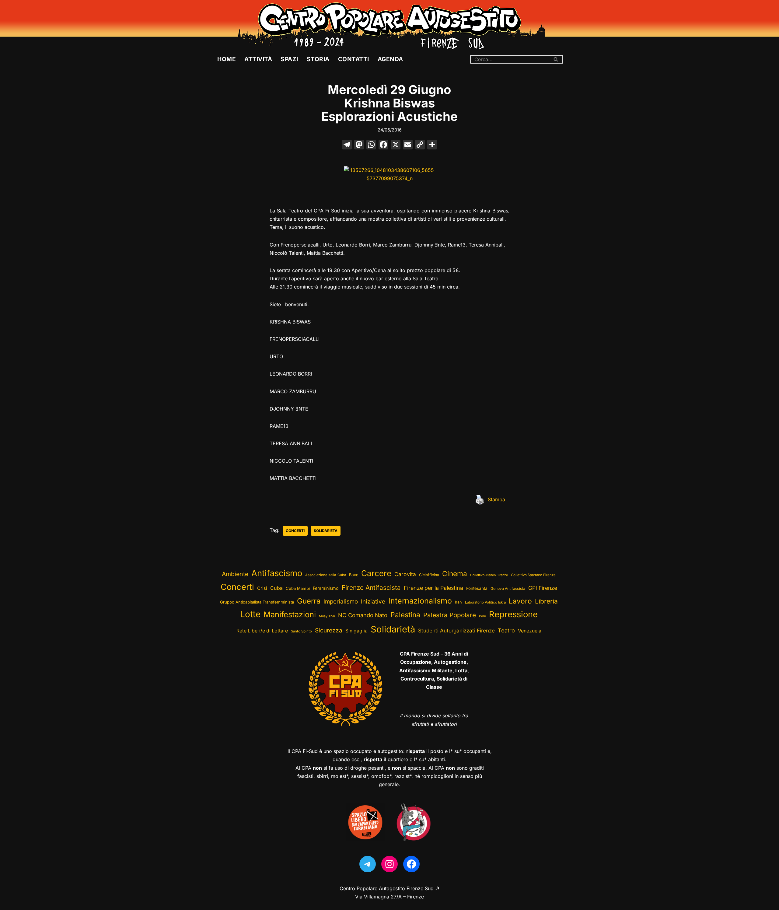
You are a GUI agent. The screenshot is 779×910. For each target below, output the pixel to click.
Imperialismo (340, 601)
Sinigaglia (356, 631)
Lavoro (520, 601)
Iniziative (373, 601)
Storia (318, 59)
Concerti (295, 530)
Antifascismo (276, 573)
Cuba (276, 588)
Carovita (405, 574)
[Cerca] (556, 59)
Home (226, 59)
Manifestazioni (290, 614)
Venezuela (529, 631)
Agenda (390, 59)
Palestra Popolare (449, 615)
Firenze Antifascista (371, 587)
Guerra (308, 601)
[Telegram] (367, 864)
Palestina (405, 615)
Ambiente (235, 574)
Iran (458, 602)
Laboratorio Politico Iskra (485, 602)
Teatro (506, 630)
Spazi (289, 59)
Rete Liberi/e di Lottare (262, 631)
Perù (482, 616)
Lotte (250, 614)
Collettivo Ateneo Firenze (489, 575)
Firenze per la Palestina (433, 588)
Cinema (454, 573)
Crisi (262, 588)
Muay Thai (327, 616)
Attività (258, 59)
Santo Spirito (301, 631)
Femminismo (326, 588)
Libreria (546, 601)
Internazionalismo (420, 600)
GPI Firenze (542, 588)
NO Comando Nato (362, 615)
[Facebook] (383, 145)
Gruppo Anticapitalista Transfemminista (257, 602)
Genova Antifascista (508, 588)
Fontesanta (476, 588)
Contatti (353, 59)
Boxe (353, 574)
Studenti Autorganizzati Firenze (456, 631)
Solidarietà (325, 530)
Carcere (376, 573)
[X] (396, 145)
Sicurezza (328, 630)
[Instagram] (389, 864)
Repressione (513, 614)
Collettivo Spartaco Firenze (533, 575)
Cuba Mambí (298, 588)
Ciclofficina (429, 574)
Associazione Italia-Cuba (325, 575)
